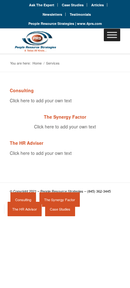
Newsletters (52, 14)
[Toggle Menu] (112, 35)
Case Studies (73, 5)
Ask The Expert (41, 5)
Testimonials (80, 14)
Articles (97, 5)
